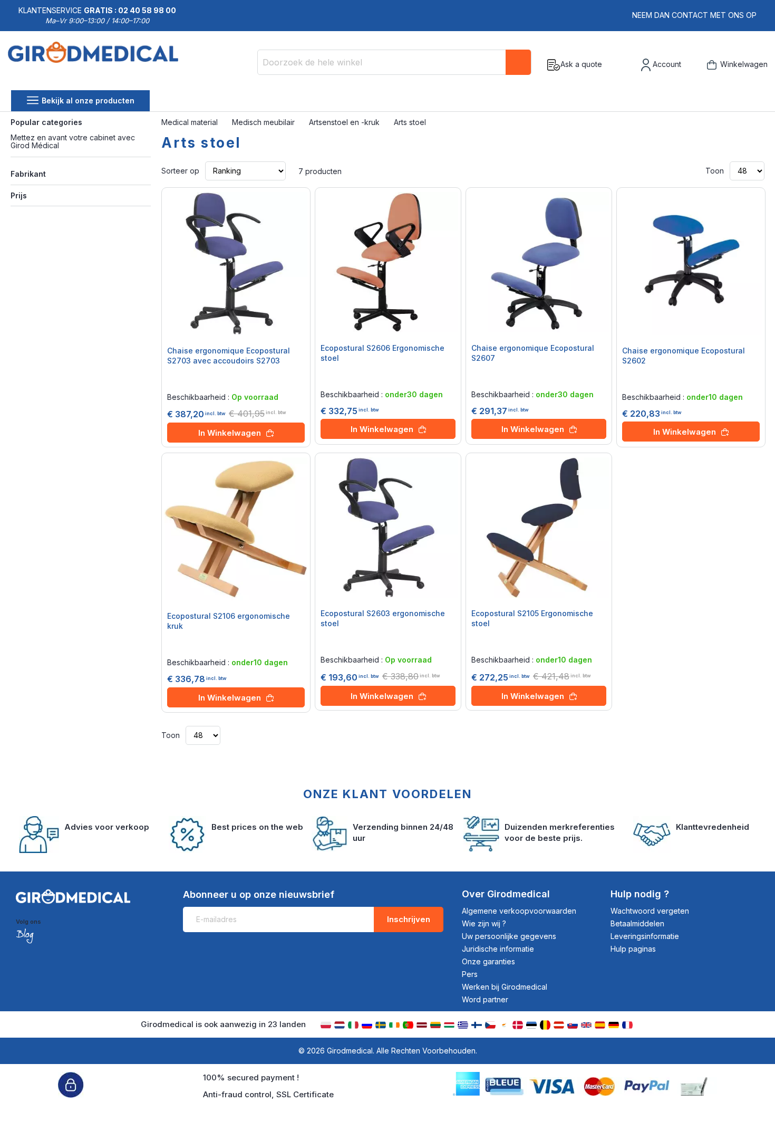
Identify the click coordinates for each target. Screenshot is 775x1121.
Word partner (485, 999)
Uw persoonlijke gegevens (509, 936)
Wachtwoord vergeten (650, 910)
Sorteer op (180, 170)
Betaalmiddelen (637, 923)
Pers (470, 974)
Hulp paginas (633, 948)
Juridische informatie (498, 948)
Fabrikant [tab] (28, 174)
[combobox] (394, 62)
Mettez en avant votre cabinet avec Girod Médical (73, 141)
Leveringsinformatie (645, 936)
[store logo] (93, 65)
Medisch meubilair (264, 122)
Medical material (190, 122)
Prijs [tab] (19, 195)
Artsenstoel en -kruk (345, 122)
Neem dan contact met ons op (694, 15)
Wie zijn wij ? (484, 923)
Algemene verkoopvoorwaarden (519, 910)
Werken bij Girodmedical (504, 986)
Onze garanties (488, 961)
